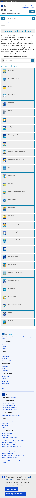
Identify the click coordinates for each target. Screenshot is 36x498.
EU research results (6, 380)
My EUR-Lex (25, 7)
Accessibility (5, 358)
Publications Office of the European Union (12, 461)
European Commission (7, 439)
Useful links (5, 370)
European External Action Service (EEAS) (12, 446)
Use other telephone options (9, 405)
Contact (4, 346)
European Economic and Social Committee (12, 448)
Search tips (12, 22)
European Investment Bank (8, 451)
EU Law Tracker (6, 389)
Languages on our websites (8, 421)
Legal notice (5, 354)
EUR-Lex (7, 10)
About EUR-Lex (5, 366)
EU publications (5, 383)
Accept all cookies (11, 489)
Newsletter (4, 368)
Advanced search (30, 23)
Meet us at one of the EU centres (10, 409)
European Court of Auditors (8, 444)
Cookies (4, 427)
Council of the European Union (9, 437)
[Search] (33, 18)
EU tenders (4, 378)
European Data (5, 376)
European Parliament (7, 433)
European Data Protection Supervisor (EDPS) (13, 455)
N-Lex (3, 387)
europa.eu (13, 397)
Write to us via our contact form (9, 407)
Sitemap (4, 348)
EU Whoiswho (5, 381)
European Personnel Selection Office (11, 459)
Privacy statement (6, 360)
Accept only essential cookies (15, 494)
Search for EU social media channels (11, 415)
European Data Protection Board (9, 457)
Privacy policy (5, 423)
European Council (6, 435)
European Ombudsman (7, 453)
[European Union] (5, 394)
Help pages (4, 344)
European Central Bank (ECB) (9, 442)
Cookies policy (5, 356)
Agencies (4, 462)
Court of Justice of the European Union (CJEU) (13, 440)
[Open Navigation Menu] (3, 18)
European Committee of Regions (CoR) (11, 450)
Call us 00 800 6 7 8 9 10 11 (8, 403)
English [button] (32, 7)
